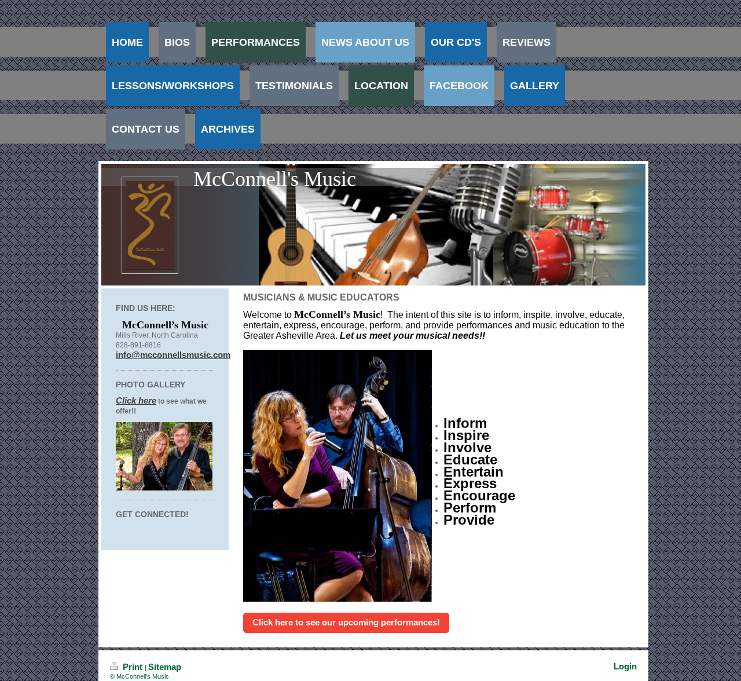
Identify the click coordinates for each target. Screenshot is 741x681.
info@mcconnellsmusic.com (173, 355)
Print (132, 667)
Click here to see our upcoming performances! (346, 622)
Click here (136, 400)
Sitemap (164, 667)
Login (625, 666)
